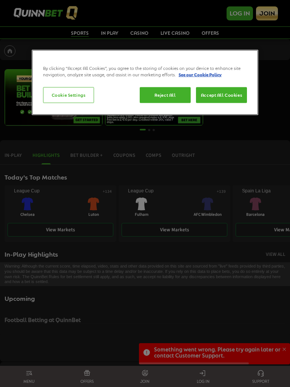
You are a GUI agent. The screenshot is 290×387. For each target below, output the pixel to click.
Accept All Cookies (221, 95)
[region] (145, 82)
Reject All (165, 95)
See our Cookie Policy (200, 74)
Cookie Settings (69, 95)
